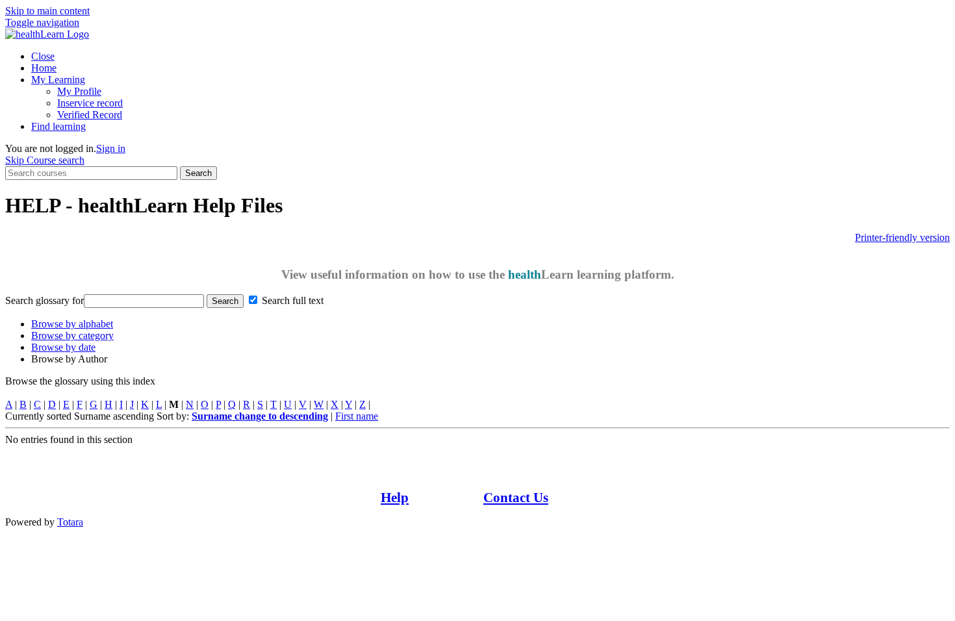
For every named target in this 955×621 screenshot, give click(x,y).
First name (356, 416)
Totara (70, 521)
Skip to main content (47, 10)
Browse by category (72, 335)
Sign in (110, 148)
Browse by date (63, 347)
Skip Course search (44, 160)
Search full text (293, 300)
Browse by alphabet (72, 323)
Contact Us (515, 497)
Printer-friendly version (902, 237)
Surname (260, 416)
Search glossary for (44, 300)
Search (198, 173)
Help (395, 497)
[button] (42, 22)
